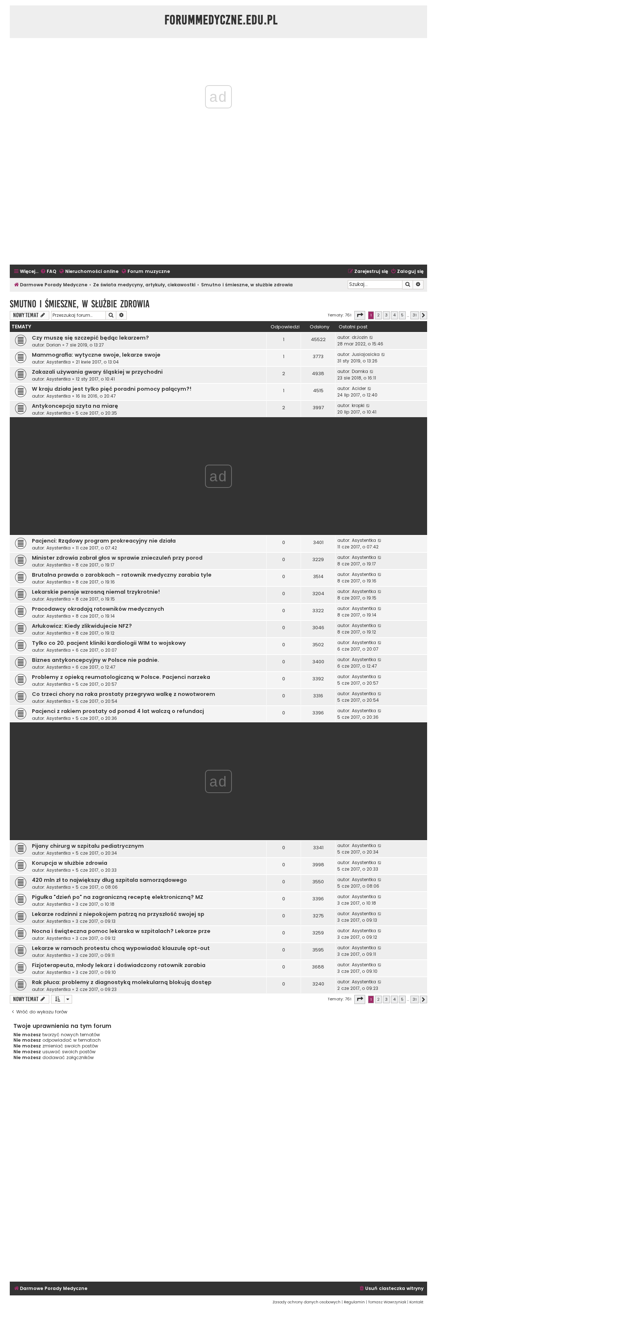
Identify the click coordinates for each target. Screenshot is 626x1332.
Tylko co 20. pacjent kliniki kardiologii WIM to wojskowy (109, 643)
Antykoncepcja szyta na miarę (75, 406)
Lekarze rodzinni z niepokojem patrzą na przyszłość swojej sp (118, 914)
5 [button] (402, 315)
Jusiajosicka (366, 354)
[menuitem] (48, 272)
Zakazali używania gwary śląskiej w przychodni (97, 371)
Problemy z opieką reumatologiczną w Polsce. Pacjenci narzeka (121, 677)
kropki (358, 405)
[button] (359, 315)
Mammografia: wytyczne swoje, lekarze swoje (96, 354)
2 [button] (378, 315)
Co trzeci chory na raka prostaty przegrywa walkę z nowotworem (123, 694)
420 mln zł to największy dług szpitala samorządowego (109, 880)
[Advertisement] (218, 210)
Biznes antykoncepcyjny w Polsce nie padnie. (95, 660)
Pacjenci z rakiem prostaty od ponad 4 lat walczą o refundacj (118, 711)
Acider (359, 388)
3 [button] (386, 315)
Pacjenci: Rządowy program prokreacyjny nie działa (104, 540)
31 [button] (415, 315)
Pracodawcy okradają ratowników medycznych (98, 609)
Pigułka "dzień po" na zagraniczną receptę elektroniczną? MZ (117, 897)
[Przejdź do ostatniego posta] (371, 337)
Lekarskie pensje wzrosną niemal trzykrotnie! (96, 592)
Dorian (53, 345)
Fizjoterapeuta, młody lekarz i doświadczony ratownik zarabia (118, 965)
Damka (360, 371)
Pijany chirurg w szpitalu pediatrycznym (88, 846)
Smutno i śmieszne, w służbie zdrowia (80, 304)
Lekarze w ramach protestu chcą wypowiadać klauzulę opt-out (121, 948)
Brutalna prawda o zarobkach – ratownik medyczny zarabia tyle (122, 574)
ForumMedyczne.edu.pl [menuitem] (221, 20)
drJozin (360, 337)
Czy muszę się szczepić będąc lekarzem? (90, 337)
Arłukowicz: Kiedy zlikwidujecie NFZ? (82, 626)
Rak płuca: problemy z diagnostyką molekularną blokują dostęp (122, 982)
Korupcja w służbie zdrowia (69, 863)
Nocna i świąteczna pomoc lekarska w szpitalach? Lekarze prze (121, 931)
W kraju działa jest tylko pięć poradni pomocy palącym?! (112, 389)
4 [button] (394, 315)
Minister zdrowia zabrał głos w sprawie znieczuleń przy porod (117, 557)
